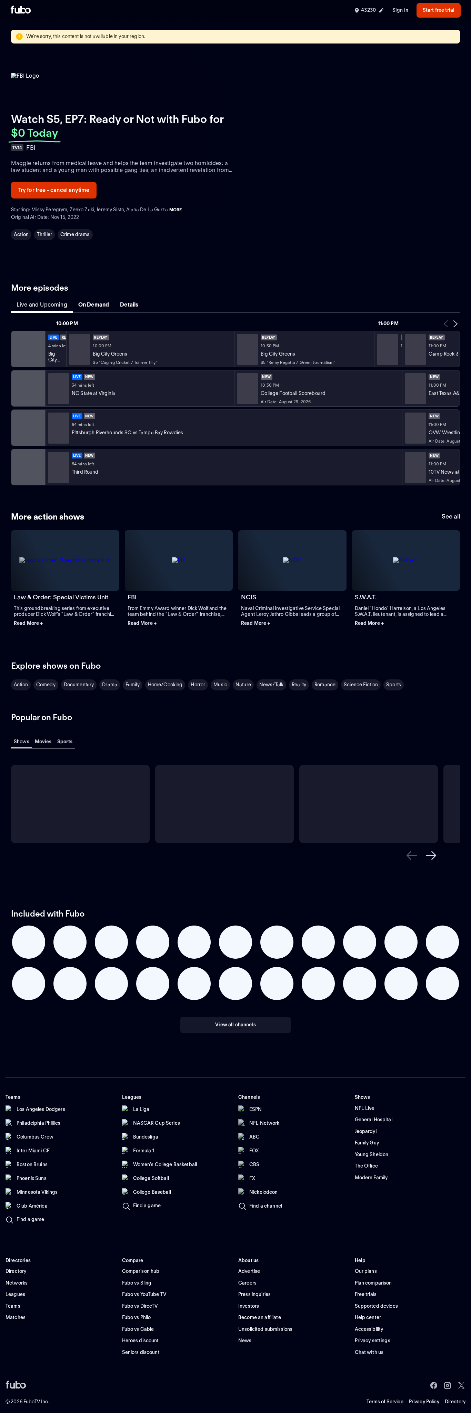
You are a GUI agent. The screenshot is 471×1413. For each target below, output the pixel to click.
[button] (65, 623)
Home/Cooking (165, 684)
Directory (455, 1401)
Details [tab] (129, 304)
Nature (243, 684)
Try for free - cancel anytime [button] (54, 190)
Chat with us (369, 1352)
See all (451, 516)
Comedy (46, 684)
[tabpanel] (235, 402)
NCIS (248, 597)
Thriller (44, 234)
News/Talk (271, 684)
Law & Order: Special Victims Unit (61, 597)
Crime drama (75, 234)
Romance (324, 684)
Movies (43, 741)
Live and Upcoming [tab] (42, 304)
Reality (299, 684)
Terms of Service (385, 1401)
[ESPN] (27, 388)
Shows (21, 741)
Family (133, 684)
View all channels (235, 1024)
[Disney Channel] (27, 349)
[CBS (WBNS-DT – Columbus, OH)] (27, 467)
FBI (132, 597)
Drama (109, 684)
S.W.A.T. (366, 597)
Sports (393, 684)
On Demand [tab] (93, 304)
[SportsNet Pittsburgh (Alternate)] (27, 427)
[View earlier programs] (446, 324)
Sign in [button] (400, 10)
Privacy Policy (424, 1401)
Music (220, 684)
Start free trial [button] (438, 10)
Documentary (79, 684)
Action (21, 234)
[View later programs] (455, 324)
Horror (198, 684)
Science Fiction (361, 684)
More (175, 209)
